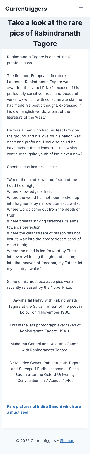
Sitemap (67, 441)
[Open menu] (81, 8)
